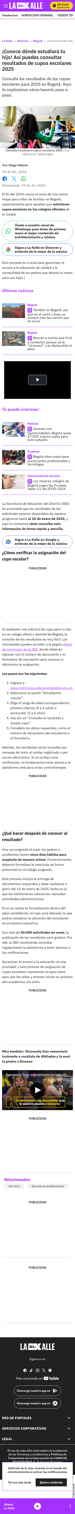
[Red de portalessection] (69, 1418)
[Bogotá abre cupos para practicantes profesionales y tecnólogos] (13, 457)
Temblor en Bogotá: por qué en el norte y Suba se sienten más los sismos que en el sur (48, 315)
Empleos (34, 451)
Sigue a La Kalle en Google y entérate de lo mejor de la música (41, 541)
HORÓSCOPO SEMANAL (37, 15)
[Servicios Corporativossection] (69, 1428)
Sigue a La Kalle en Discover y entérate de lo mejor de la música (41, 249)
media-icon (37, 1506)
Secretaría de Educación (47, 1186)
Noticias (22, 41)
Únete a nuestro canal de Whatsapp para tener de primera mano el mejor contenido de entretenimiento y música (40, 231)
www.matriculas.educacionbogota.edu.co (41, 688)
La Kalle (7, 41)
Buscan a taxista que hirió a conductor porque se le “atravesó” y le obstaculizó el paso (50, 343)
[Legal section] (69, 1439)
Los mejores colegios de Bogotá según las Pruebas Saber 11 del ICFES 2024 (48, 485)
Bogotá (37, 41)
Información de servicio (44, 476)
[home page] (37, 1346)
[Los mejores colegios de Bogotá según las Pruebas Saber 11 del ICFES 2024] (13, 481)
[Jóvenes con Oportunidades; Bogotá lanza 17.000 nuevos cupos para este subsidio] (13, 429)
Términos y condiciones (32, 1454)
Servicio (14, 1186)
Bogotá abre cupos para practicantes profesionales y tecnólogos (49, 460)
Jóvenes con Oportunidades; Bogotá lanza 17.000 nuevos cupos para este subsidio (49, 434)
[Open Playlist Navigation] (70, 1506)
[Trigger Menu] (5, 5)
